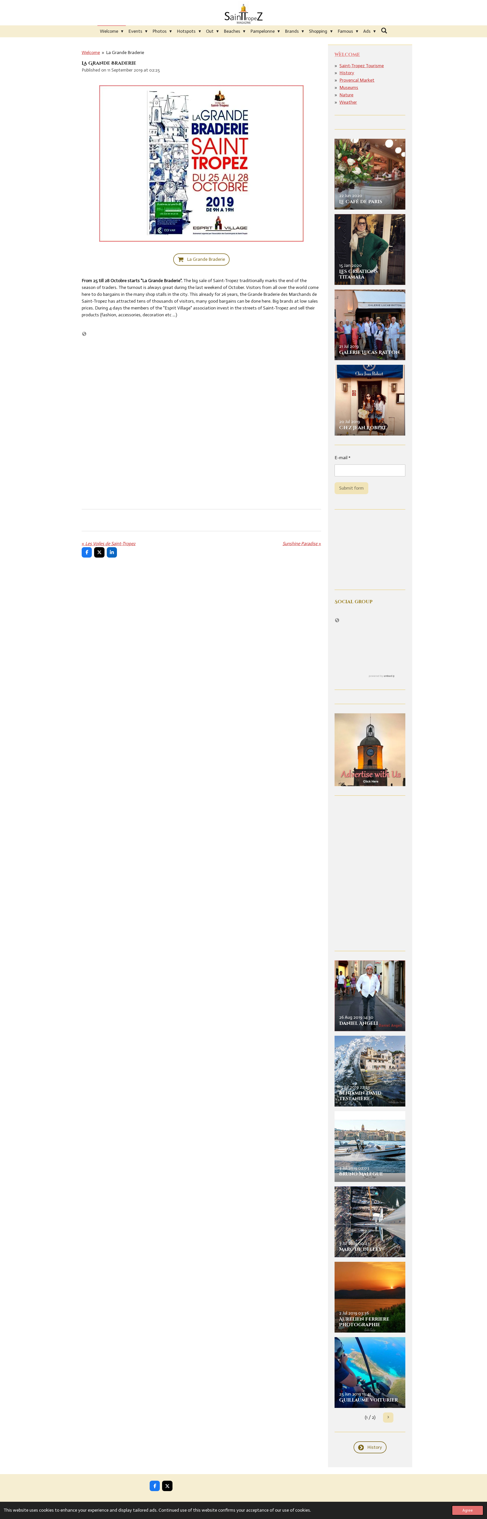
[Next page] (388, 1417)
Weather (348, 102)
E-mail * (343, 457)
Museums (348, 87)
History (346, 73)
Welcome (91, 52)
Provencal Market (356, 80)
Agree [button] (467, 1510)
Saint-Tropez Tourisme (361, 65)
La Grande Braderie (125, 52)
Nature (346, 95)
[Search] (384, 30)
